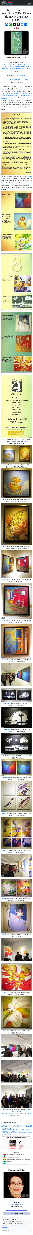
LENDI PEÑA (26, 66)
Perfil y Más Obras (17, 1213)
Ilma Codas (5, 777)
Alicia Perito (6, 813)
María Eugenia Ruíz (18, 100)
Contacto (4, 1227)
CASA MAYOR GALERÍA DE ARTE (16, 80)
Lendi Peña (5, 703)
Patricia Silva (17, 95)
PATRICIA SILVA (7, 69)
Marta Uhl (4, 98)
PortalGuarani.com (14, 1225)
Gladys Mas (24, 93)
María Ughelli (6, 579)
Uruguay (18, 1204)
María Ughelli (26, 95)
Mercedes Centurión (12, 93)
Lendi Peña (9, 95)
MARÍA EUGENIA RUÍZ (19, 75)
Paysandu (13, 1204)
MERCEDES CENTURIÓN (21, 64)
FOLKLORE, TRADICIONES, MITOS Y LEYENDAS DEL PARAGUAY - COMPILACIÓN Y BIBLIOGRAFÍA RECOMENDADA (17, 1127)
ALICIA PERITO (17, 66)
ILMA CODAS (7, 64)
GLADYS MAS (6, 66)
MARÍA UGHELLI (19, 69)
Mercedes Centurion (8, 1113)
